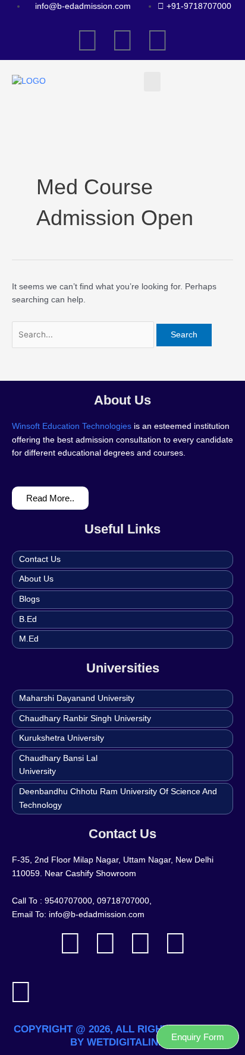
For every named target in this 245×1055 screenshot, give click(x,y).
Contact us (40, 559)
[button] (152, 81)
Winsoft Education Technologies (71, 426)
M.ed (29, 638)
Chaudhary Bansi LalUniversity (58, 765)
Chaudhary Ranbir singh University (85, 718)
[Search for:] (84, 334)
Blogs (29, 599)
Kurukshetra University (61, 738)
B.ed (28, 619)
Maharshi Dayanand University (76, 698)
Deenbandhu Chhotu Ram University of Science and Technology (118, 798)
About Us (36, 578)
